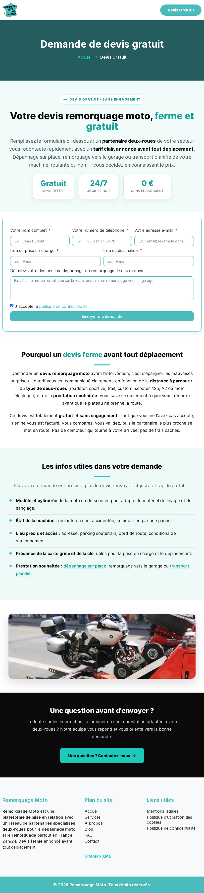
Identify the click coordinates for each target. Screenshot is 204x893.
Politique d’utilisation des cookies (169, 820)
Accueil (85, 57)
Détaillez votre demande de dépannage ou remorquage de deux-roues (76, 271)
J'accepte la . (52, 306)
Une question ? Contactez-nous (99, 755)
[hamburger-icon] (149, 10)
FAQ (89, 835)
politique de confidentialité (63, 306)
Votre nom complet (29, 230)
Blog (89, 829)
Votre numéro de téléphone (99, 230)
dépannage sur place (84, 565)
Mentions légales (162, 811)
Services (93, 817)
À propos (93, 823)
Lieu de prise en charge (33, 250)
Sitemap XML (98, 856)
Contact (92, 841)
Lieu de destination (121, 250)
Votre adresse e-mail (154, 230)
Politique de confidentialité (171, 828)
